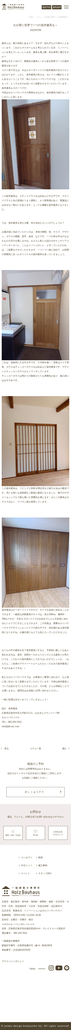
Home (31, 17)
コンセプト (26, 857)
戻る (6, 748)
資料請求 (57, 7)
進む (64, 748)
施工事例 (42, 865)
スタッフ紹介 (45, 873)
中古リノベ (26, 865)
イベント (25, 873)
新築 (40, 857)
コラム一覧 (35, 748)
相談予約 (46, 7)
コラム (39, 17)
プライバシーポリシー (13, 961)
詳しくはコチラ (34, 792)
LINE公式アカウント (58, 833)
